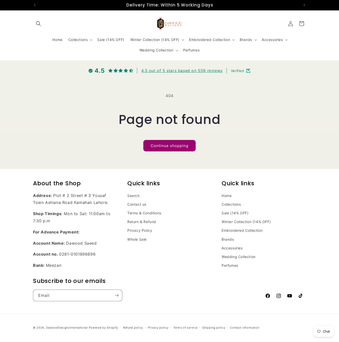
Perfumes (230, 266)
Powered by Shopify (103, 327)
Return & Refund (141, 222)
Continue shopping (169, 145)
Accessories (232, 248)
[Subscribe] (116, 295)
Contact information (244, 327)
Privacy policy (158, 327)
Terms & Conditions (144, 213)
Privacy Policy (139, 230)
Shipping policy (213, 327)
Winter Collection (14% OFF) (246, 222)
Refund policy (133, 327)
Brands (228, 239)
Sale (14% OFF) (235, 213)
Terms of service (185, 327)
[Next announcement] (304, 5)
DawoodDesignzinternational (67, 327)
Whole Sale (137, 239)
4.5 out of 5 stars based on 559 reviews (181, 70)
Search (133, 195)
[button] (38, 23)
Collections (231, 204)
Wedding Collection (239, 257)
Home (227, 195)
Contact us (136, 204)
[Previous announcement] (34, 5)
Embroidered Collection (242, 230)
